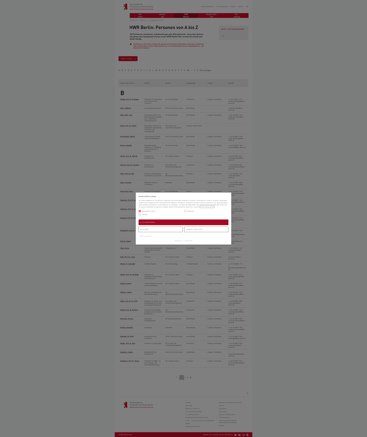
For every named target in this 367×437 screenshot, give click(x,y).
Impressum (178, 241)
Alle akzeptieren (147, 222)
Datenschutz (188, 241)
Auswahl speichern (194, 229)
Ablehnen (144, 229)
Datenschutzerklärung (207, 207)
